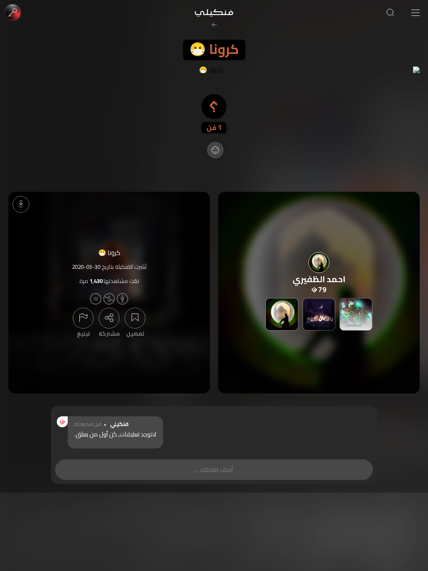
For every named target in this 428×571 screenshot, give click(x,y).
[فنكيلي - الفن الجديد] (214, 12)
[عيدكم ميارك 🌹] (355, 314)
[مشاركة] (109, 318)
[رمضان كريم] (319, 314)
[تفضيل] (135, 318)
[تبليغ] (83, 318)
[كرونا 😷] (214, 69)
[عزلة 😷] (281, 314)
